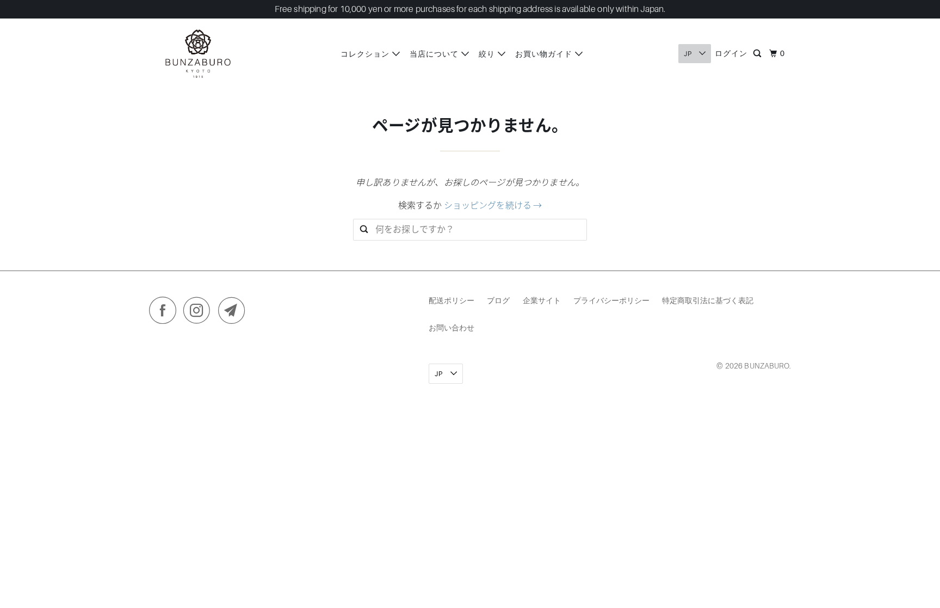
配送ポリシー (451, 300)
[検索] (758, 54)
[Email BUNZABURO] (234, 313)
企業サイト (542, 300)
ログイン (731, 53)
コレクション (366, 53)
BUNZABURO (766, 365)
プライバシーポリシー (611, 300)
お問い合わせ (451, 327)
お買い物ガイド (545, 53)
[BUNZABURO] (198, 54)
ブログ (498, 300)
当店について (435, 53)
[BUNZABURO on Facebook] (165, 313)
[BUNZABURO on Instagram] (199, 313)
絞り (488, 53)
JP (689, 54)
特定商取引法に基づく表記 (707, 300)
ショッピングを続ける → (493, 206)
